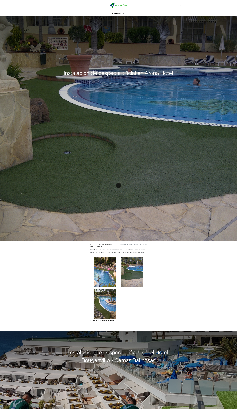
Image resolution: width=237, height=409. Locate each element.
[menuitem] (118, 13)
